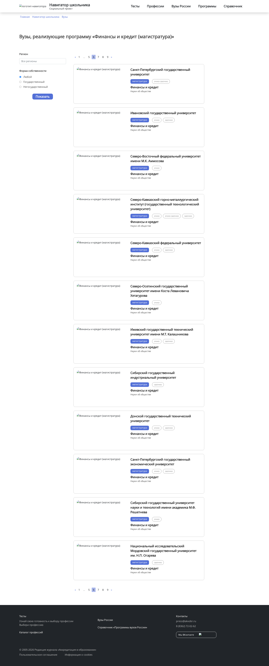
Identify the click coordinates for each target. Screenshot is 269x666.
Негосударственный (35, 86)
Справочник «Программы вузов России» (122, 627)
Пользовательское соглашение (38, 654)
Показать (43, 96)
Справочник (233, 6)
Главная (25, 16)
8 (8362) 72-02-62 (186, 626)
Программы (207, 6)
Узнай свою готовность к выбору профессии (46, 621)
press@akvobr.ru (186, 621)
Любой (27, 77)
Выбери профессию (31, 625)
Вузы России (181, 6)
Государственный (34, 82)
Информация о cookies (78, 654)
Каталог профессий (31, 632)
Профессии (155, 6)
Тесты (135, 6)
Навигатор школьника (45, 16)
